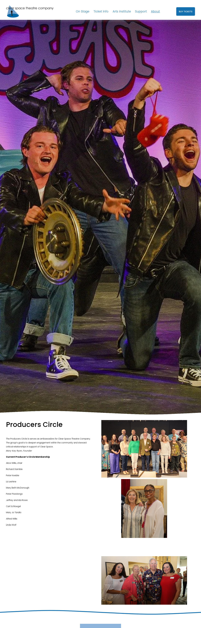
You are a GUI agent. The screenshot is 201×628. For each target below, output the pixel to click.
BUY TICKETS (185, 11)
